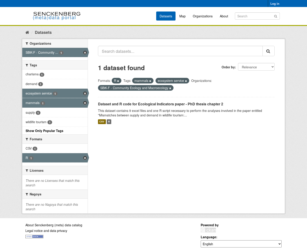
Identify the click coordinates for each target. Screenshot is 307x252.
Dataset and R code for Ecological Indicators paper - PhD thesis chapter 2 (160, 103)
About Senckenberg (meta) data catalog (53, 225)
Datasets (166, 16)
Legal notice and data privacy (46, 230)
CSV (101, 121)
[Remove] (118, 81)
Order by (228, 67)
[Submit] (276, 16)
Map (182, 16)
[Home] (27, 32)
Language (208, 237)
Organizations (203, 16)
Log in (274, 3)
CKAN (208, 230)
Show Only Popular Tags (44, 130)
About (224, 16)
